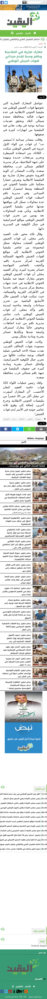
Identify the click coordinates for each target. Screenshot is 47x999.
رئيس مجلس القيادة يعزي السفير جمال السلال (21, 798)
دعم (14, 419)
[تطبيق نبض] (23, 737)
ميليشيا (38, 419)
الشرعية (6, 419)
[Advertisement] (23, 768)
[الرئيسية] (35, 33)
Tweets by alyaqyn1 (39, 946)
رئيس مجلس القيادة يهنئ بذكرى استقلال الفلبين (20, 803)
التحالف (21, 419)
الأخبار (40, 44)
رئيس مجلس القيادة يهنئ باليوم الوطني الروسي (20, 807)
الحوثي (30, 419)
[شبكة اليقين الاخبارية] (23, 706)
